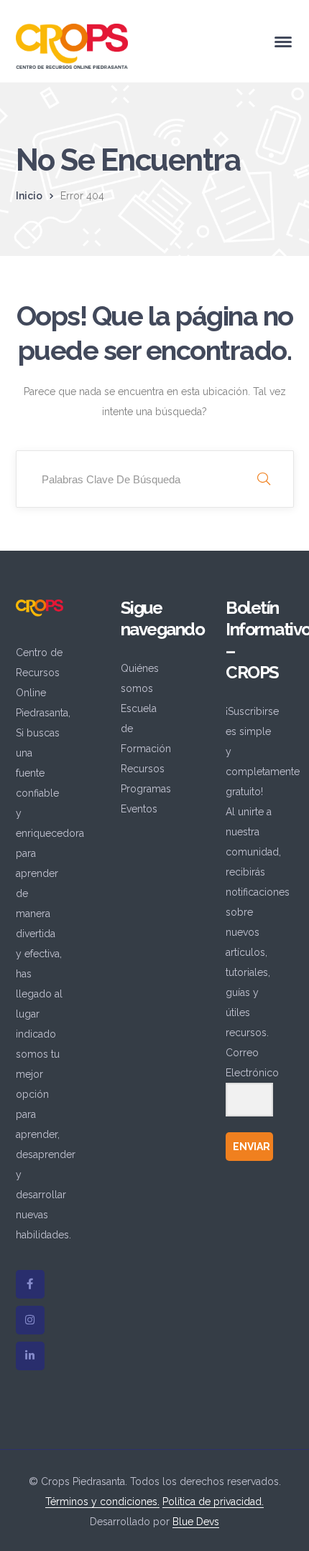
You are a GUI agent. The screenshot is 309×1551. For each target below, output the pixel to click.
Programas (146, 789)
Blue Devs (195, 1521)
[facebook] (30, 1284)
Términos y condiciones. (102, 1501)
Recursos (143, 768)
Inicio (29, 195)
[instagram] (30, 1320)
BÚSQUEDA (263, 479)
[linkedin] (30, 1356)
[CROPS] (72, 45)
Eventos (139, 809)
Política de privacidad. (213, 1501)
